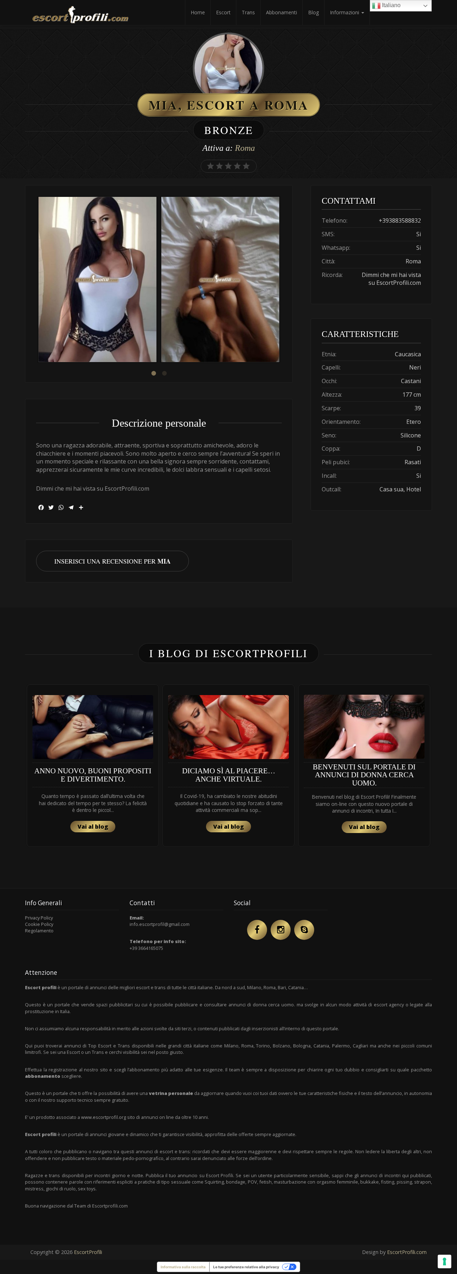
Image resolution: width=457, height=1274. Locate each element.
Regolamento (39, 930)
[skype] (304, 930)
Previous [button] (36, 280)
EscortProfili (88, 1252)
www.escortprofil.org (103, 1117)
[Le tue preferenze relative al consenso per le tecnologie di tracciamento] (444, 1261)
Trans (248, 12)
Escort (223, 12)
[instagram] (281, 930)
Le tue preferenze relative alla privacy (246, 1267)
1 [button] (153, 373)
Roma (245, 148)
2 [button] (164, 373)
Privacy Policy (39, 917)
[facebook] (257, 930)
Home (198, 12)
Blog (313, 12)
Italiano (391, 5)
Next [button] (282, 280)
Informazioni (345, 12)
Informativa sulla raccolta (183, 1267)
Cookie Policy (39, 924)
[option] (97, 280)
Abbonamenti (281, 12)
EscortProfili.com (407, 1252)
